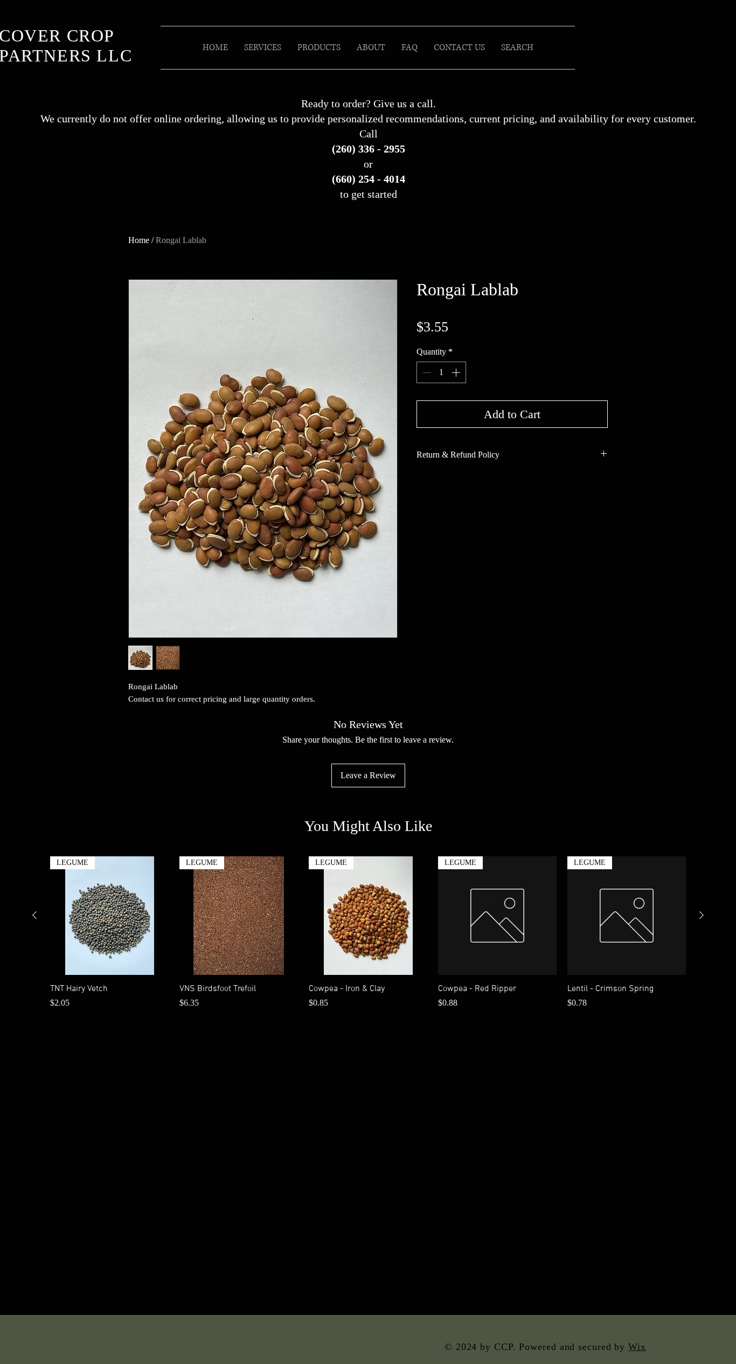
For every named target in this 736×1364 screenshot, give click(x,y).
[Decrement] (425, 372)
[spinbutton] (441, 372)
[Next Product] (701, 915)
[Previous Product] (34, 915)
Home (138, 240)
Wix (637, 1346)
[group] (368, 938)
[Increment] (456, 372)
